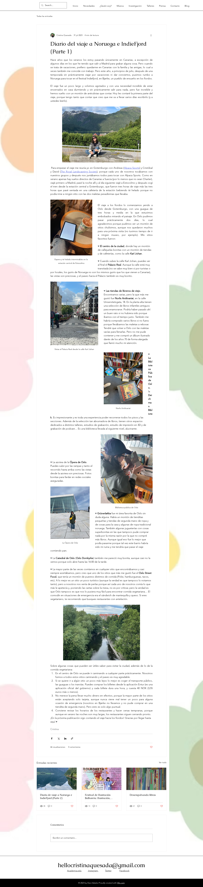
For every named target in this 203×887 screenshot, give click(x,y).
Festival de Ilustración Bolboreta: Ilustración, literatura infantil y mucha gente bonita (100, 796)
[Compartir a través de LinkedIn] (65, 738)
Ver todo (162, 762)
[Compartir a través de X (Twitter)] (58, 738)
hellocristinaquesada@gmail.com (101, 865)
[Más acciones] (151, 35)
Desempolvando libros (143, 794)
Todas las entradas (44, 16)
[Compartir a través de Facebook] (51, 738)
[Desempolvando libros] (146, 779)
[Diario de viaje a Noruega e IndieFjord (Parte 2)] (57, 779)
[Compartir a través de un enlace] (72, 738)
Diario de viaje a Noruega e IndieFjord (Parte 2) (56, 796)
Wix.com (121, 883)
